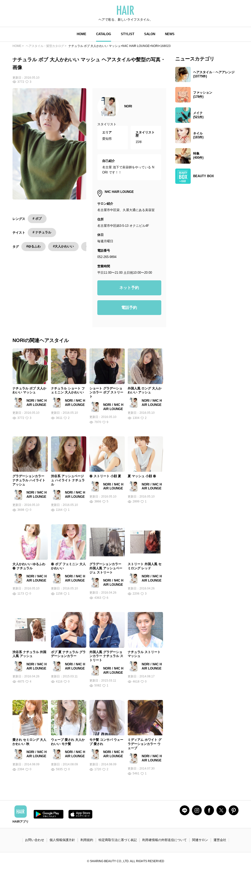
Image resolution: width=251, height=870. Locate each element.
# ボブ (37, 218)
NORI (128, 106)
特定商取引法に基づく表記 (118, 840)
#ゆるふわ (33, 246)
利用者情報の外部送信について (164, 840)
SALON (149, 34)
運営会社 (219, 840)
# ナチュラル (42, 232)
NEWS (170, 34)
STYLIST (127, 34)
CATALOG (103, 34)
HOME (81, 34)
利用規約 (86, 840)
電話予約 (129, 307)
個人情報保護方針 (62, 840)
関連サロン (200, 840)
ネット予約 (129, 287)
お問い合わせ (34, 840)
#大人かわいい (63, 246)
